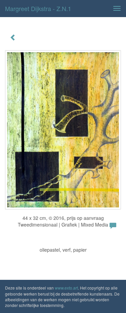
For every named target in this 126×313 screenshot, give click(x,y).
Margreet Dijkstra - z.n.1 (38, 8)
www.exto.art (66, 288)
